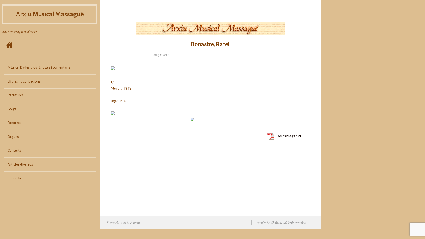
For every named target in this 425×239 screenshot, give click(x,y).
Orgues (13, 137)
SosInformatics (297, 222)
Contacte (14, 178)
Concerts (14, 150)
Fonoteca (14, 123)
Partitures (15, 95)
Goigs (12, 109)
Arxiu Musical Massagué (50, 14)
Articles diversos (20, 164)
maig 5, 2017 (160, 55)
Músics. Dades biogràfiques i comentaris (39, 67)
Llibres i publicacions (24, 81)
